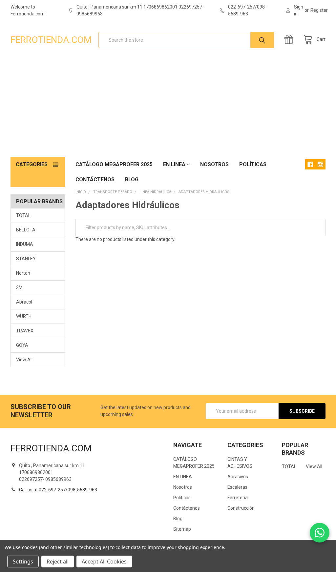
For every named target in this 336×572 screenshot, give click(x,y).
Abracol (24, 302)
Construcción (241, 508)
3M (19, 287)
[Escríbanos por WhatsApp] (319, 532)
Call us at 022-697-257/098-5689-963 (58, 489)
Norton (23, 273)
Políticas (252, 164)
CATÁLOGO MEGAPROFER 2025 (114, 164)
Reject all (58, 561)
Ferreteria (237, 497)
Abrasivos (237, 476)
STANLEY (26, 258)
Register (319, 10)
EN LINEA (174, 164)
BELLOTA (25, 229)
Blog (131, 179)
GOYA (22, 345)
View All (24, 359)
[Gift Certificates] (290, 40)
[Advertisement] (168, 108)
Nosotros (214, 164)
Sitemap (182, 529)
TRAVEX (24, 330)
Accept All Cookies (104, 561)
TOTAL (23, 215)
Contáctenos (95, 179)
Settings (23, 561)
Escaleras (237, 487)
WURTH (24, 316)
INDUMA (24, 244)
